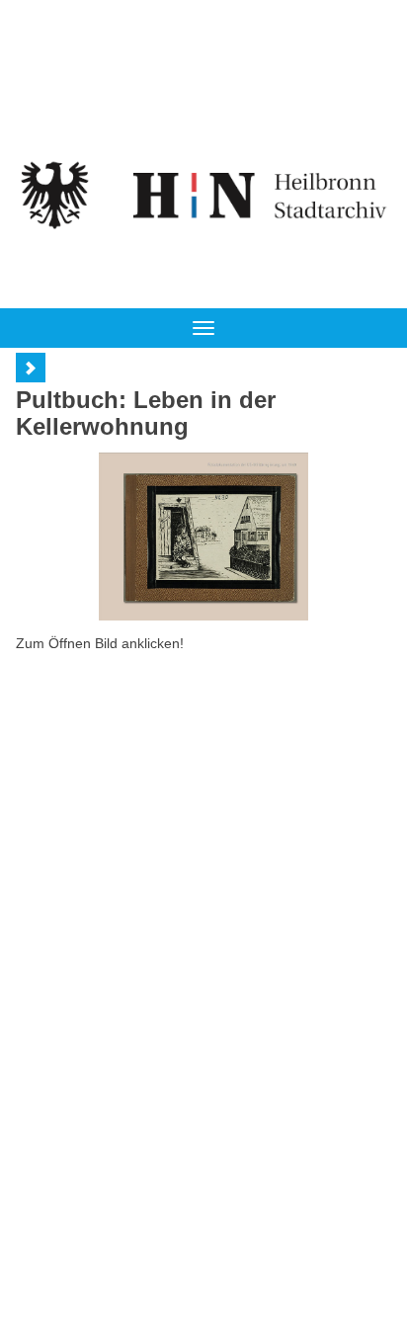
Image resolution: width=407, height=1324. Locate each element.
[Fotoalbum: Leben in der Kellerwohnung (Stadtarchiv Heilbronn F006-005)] (203, 537)
